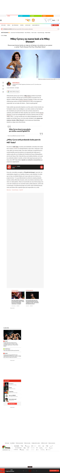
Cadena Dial (37, 447)
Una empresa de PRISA (6, 447)
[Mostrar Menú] (1, 20)
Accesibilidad (12, 443)
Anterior (23, 470)
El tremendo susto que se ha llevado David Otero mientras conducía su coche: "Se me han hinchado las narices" (32, 302)
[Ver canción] (6, 384)
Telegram (3, 92)
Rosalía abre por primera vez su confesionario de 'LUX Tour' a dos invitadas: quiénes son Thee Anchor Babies (11, 344)
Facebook (3, 83)
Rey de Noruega (41, 32)
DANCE (32, 15)
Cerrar (58, 29)
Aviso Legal (7, 443)
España (53, 20)
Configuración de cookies (36, 443)
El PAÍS (17, 446)
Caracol (51, 446)
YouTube (28, 430)
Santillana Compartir (34, 446)
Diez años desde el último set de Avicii (11, 350)
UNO (24, 447)
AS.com (42, 446)
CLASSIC (21, 15)
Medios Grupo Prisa (6, 450)
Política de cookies (27, 443)
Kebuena (49, 447)
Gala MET (21, 190)
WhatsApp (3, 89)
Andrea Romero (15, 82)
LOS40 (8, 15)
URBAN (44, 15)
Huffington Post (18, 447)
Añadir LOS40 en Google (14, 91)
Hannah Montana (15, 190)
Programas (16, 25)
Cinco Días (32, 447)
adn (46, 446)
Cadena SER (39, 446)
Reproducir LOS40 (41, 167)
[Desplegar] (30, 466)
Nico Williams (27, 32)
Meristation (48, 449)
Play (30, 470)
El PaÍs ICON (32, 449)
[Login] (58, 20)
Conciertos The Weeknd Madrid (17, 32)
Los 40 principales (22, 446)
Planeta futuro (45, 447)
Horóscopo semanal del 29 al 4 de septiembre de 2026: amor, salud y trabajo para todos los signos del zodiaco (12, 356)
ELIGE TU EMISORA (53, 470)
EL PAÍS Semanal (41, 447)
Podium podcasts (27, 449)
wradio (28, 447)
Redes (5, 35)
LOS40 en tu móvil (44, 443)
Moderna (22, 449)
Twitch (35, 430)
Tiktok (25, 430)
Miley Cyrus (9, 190)
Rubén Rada (47, 32)
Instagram (23, 430)
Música (8, 25)
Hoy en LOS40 (27, 25)
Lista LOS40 (3, 25)
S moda (37, 449)
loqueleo (42, 449)
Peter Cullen (34, 32)
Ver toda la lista (12, 403)
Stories (37, 430)
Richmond (16, 449)
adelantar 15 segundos (33, 470)
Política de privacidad (19, 443)
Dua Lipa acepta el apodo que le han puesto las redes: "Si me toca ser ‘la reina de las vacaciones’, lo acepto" (18, 302)
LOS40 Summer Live (35, 25)
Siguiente (36, 470)
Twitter (3, 86)
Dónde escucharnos (52, 443)
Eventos (21, 25)
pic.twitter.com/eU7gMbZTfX (19, 131)
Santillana (28, 446)
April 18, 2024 (21, 135)
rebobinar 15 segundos (26, 470)
